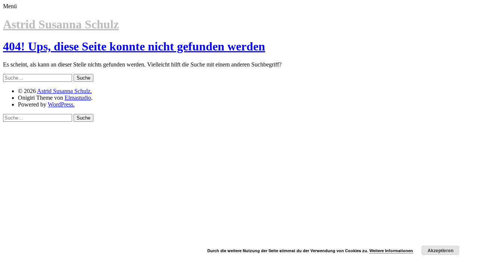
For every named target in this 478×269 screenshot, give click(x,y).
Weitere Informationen (391, 250)
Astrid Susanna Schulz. (64, 91)
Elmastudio (78, 98)
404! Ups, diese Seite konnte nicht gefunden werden (134, 46)
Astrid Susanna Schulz (61, 24)
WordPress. (61, 104)
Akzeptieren (440, 250)
